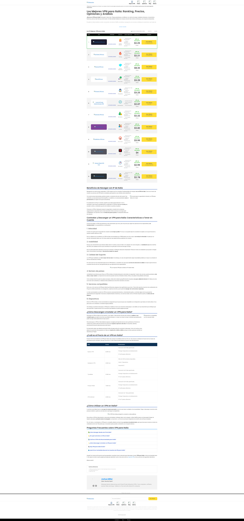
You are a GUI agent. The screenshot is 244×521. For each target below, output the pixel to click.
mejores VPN (131, 457)
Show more (122, 26)
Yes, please (152, 498)
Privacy (128, 519)
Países (138, 3)
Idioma (154, 3)
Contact (117, 519)
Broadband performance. (94, 470)
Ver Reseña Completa (112, 56)
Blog (150, 3)
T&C (123, 519)
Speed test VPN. (92, 471)
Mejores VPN (132, 3)
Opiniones (144, 3)
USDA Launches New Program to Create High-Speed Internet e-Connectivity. (103, 469)
